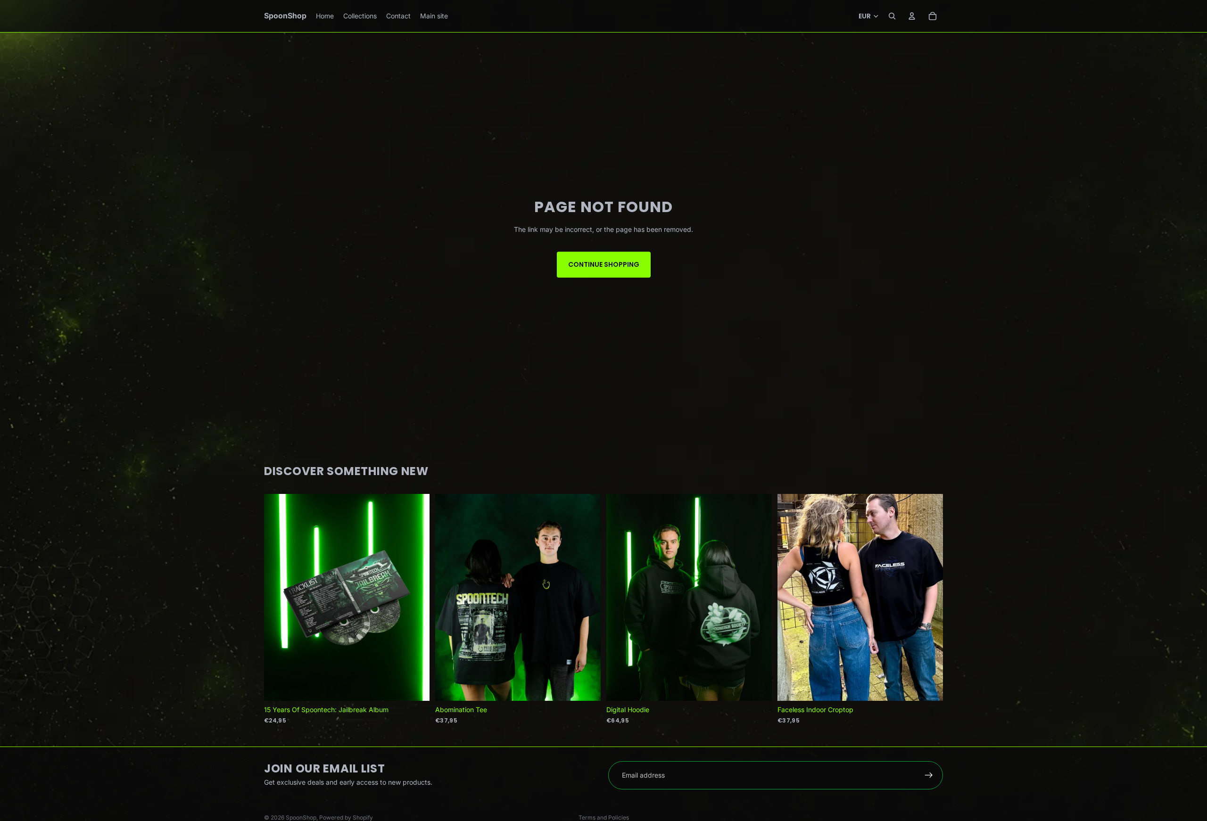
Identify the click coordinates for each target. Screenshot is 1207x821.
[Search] (892, 16)
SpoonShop (301, 817)
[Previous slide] (791, 597)
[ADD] (414, 686)
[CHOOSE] (586, 686)
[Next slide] (929, 597)
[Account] (911, 16)
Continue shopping (603, 264)
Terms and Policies (604, 817)
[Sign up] (929, 775)
